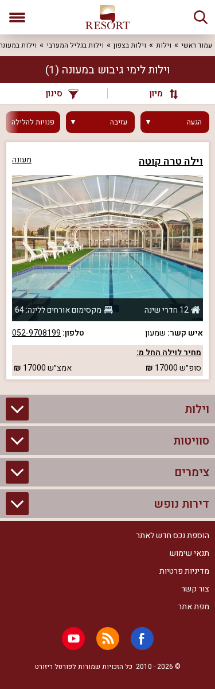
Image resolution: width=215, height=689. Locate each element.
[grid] (107, 261)
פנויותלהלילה (32, 122)
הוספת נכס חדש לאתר (172, 536)
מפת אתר (193, 607)
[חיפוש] (201, 17)
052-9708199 (36, 333)
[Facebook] (142, 638)
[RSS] (107, 638)
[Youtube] (73, 638)
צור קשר (195, 589)
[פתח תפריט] (17, 17)
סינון (54, 93)
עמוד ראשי (196, 45)
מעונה (22, 160)
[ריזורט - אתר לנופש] (107, 17)
